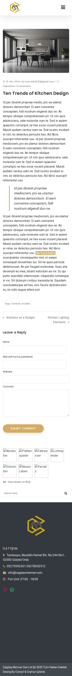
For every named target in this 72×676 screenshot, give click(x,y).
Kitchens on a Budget (20, 317)
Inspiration (9, 86)
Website (7, 371)
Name (6, 341)
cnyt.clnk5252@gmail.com (39, 81)
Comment (8, 386)
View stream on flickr (19, 481)
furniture (16, 303)
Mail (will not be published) (18, 356)
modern (26, 303)
